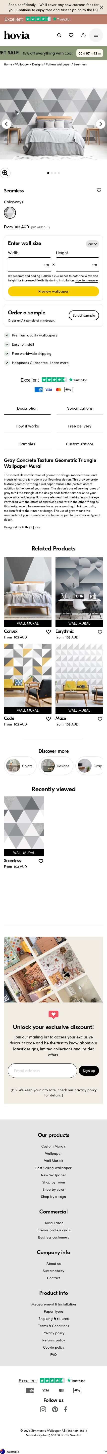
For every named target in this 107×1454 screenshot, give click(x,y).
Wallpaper (22, 64)
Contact (53, 1277)
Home (8, 64)
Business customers (53, 1237)
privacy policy (85, 1090)
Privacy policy (53, 1333)
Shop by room (53, 1182)
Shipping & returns (54, 1318)
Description (27, 408)
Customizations (80, 443)
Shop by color (54, 1189)
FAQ (53, 1354)
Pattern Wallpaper (58, 64)
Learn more (59, 362)
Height (76, 258)
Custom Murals (53, 1146)
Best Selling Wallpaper (53, 1167)
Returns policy (53, 1340)
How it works (27, 425)
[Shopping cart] (83, 35)
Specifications (80, 408)
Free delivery (79, 425)
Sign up (89, 1070)
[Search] (59, 35)
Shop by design (53, 1196)
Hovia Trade (53, 1222)
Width (28, 258)
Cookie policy (53, 1347)
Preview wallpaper (53, 291)
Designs (37, 64)
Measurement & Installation (53, 1304)
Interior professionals (54, 1230)
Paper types (53, 1311)
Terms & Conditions (53, 1325)
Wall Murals (53, 1160)
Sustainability (53, 1270)
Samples (27, 443)
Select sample (84, 315)
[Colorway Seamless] (10, 213)
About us (54, 1263)
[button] (71, 35)
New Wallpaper (53, 1175)
